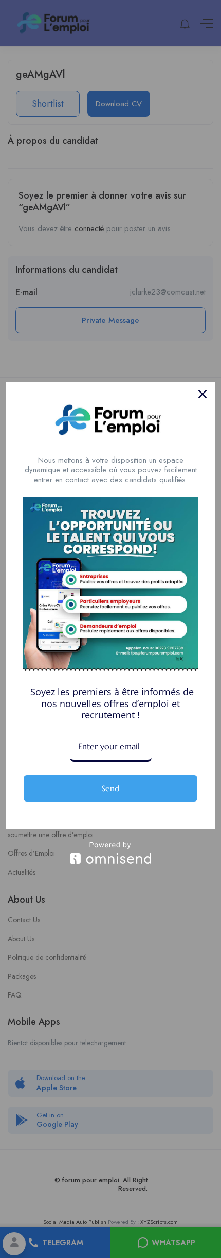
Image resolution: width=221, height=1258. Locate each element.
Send (111, 788)
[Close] (202, 394)
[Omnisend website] (110, 852)
